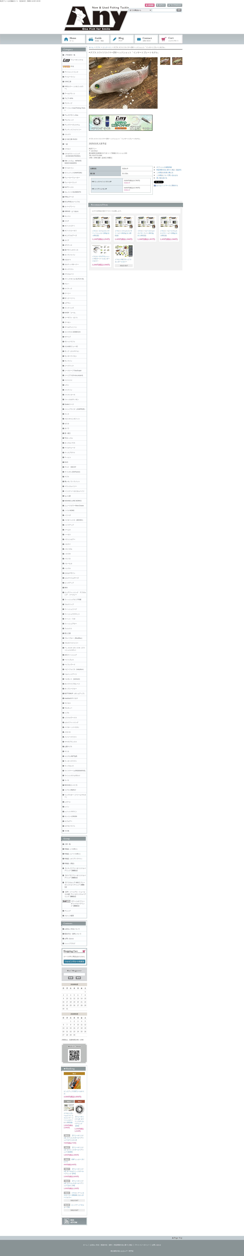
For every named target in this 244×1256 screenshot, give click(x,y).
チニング (68, 911)
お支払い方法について (72, 929)
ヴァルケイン (69, 168)
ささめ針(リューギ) (71, 346)
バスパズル (68, 549)
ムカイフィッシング (71, 722)
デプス (98, 47)
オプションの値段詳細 (164, 167)
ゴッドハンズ (69, 308)
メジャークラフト (71, 737)
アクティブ (68, 103)
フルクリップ (69, 604)
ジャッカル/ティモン (72, 399)
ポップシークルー (71, 689)
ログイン (161, 5)
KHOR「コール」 (71, 313)
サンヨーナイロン (71, 356)
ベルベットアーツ (71, 674)
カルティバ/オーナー (72, 264)
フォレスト (68, 628)
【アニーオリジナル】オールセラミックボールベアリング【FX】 (74, 1171)
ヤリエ (67, 751)
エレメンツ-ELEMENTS (73, 192)
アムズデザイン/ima (71, 115)
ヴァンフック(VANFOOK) (73, 173)
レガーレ (68, 802)
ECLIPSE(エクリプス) (72, 202)
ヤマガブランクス (71, 742)
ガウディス (68, 245)
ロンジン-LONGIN (71, 816)
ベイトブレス (69, 660)
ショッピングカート (171, 39)
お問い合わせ (146, 39)
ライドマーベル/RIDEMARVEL (75, 771)
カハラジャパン (70, 255)
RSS (72, 1220)
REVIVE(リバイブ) (71, 785)
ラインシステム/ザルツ (72, 775)
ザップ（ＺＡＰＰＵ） (72, 351)
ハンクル (68, 568)
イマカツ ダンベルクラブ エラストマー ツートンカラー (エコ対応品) (68, 1117)
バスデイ (68, 544)
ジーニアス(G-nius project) (74, 375)
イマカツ (68, 149)
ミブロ (67, 713)
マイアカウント (174, 5)
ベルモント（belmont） (73, 679)
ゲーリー (68, 293)
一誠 (66, 144)
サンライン (68, 361)
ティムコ (68, 457)
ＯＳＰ (67, 221)
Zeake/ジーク (69, 404)
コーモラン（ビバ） (71, 317)
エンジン (68, 216)
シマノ (67, 385)
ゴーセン (68, 322)
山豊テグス (68, 746)
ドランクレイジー (71, 486)
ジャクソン (68, 390)
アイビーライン (70, 77)
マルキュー (68, 708)
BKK (66, 588)
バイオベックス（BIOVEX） (74, 520)
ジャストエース (70, 395)
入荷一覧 (68, 844)
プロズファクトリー (71, 643)
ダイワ (67, 428)
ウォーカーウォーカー (72, 177)
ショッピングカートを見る (74, 962)
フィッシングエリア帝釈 (73, 599)
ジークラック (69, 366)
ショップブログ (70, 943)
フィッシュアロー (71, 624)
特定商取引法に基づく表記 (123, 1245)
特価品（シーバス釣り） (73, 854)
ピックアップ (69, 583)
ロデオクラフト (70, 826)
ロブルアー (68, 821)
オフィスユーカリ (71, 231)
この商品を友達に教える (164, 172)
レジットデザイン (71, 811)
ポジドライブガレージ (72, 684)
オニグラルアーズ (71, 235)
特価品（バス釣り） (71, 849)
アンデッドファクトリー (73, 130)
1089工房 (68, 82)
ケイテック (68, 288)
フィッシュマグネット (72, 614)
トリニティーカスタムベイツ (74, 491)
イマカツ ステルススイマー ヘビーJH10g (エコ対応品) (123, 233)
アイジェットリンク (71, 72)
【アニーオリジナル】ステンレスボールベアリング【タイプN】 (74, 1183)
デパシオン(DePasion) (72, 472)
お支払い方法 (94, 1245)
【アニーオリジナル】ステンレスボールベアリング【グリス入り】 (74, 1138)
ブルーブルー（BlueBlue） (74, 638)
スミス (67, 414)
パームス (68, 530)
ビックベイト (107, 47)
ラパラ (67, 780)
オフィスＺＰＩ (70, 226)
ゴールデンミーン (71, 327)
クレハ (67, 284)
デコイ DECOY (70, 467)
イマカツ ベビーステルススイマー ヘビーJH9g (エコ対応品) (168, 233)
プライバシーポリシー (142, 1245)
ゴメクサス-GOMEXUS (72, 332)
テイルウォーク (70, 448)
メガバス (68, 732)
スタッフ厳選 (69, 916)
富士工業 (68, 633)
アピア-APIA (69, 98)
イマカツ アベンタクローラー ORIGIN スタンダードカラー (74, 1195)
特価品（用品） (70, 863)
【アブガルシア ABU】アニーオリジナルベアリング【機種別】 (75, 885)
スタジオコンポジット (72, 419)
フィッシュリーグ (71, 609)
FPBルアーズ (69, 197)
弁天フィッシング (71, 655)
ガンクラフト (69, 269)
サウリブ (68, 337)
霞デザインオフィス (71, 250)
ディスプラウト (70, 452)
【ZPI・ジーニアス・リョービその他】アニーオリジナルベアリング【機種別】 (75, 894)
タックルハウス (70, 443)
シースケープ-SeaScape (73, 370)
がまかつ (68, 259)
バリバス (68, 559)
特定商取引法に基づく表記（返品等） (169, 170)
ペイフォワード (70, 664)
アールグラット (70, 93)
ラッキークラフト (71, 761)
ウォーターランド (71, 182)
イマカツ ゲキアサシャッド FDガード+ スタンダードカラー (101, 259)
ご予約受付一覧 (70, 55)
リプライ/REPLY (70, 790)
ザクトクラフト (70, 341)
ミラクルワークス (71, 718)
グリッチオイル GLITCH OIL (74, 279)
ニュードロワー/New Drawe (74, 506)
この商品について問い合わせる (167, 175)
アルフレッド (69, 120)
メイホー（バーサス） (72, 727)
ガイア (67, 240)
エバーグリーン (70, 206)
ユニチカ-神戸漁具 (71, 756)
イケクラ (68, 134)
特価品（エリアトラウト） (74, 859)
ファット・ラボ (70, 619)
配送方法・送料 (106, 1245)
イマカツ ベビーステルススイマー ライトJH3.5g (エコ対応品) (146, 233)
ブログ (122, 39)
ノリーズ (68, 515)
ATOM (73, 1222)
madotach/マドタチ (71, 698)
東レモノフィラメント (72, 481)
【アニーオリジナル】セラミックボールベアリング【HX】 (79, 1121)
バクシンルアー (70, 539)
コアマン (68, 303)
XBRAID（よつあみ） (72, 211)
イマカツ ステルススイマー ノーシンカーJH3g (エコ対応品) (100, 233)
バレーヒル (68, 563)
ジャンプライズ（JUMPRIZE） (75, 409)
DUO (66, 462)
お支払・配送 (98, 39)
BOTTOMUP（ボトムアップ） (75, 693)
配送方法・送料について (73, 934)
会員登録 (150, 5)
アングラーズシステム (72, 125)
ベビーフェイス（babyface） (75, 669)
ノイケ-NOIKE (69, 510)
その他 (67, 831)
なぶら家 (68, 496)
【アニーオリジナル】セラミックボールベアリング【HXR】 (74, 1150)
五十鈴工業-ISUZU (71, 139)
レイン (67, 807)
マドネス (68, 703)
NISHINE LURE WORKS (73, 501)
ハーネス (68, 534)
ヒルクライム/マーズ (72, 578)
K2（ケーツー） (70, 298)
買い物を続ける (161, 178)
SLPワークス (69, 187)
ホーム (74, 39)
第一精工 (68, 433)
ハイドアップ (69, 525)
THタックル (69, 438)
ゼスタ (67, 424)
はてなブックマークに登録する (167, 185)
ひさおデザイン (70, 573)
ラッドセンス (69, 766)
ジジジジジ (68, 380)
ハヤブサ (68, 554)
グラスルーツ (69, 274)
